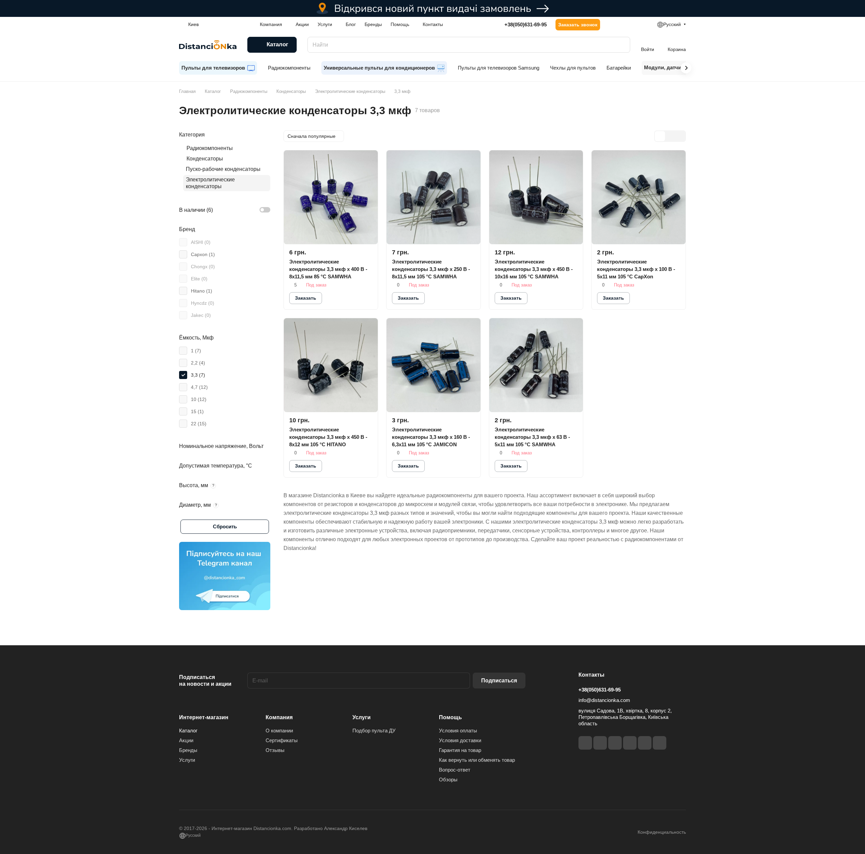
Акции (186, 740)
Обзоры (448, 779)
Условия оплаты (458, 730)
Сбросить (225, 526)
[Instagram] (600, 743)
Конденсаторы (205, 158)
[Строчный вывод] (670, 136)
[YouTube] (630, 743)
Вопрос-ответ (454, 770)
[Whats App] (659, 743)
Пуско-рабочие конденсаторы (223, 169)
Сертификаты (282, 740)
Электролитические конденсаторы (210, 183)
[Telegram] (615, 743)
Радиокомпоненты (210, 148)
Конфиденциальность (662, 832)
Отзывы (275, 750)
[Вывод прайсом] (680, 136)
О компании (279, 730)
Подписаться (499, 680)
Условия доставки (460, 740)
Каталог (188, 730)
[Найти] (621, 45)
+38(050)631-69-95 (525, 24)
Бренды (188, 750)
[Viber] (644, 743)
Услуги (187, 760)
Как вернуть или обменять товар (477, 760)
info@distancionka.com (604, 700)
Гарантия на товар (460, 750)
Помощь (450, 717)
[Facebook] (585, 743)
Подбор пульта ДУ (374, 730)
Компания (279, 717)
